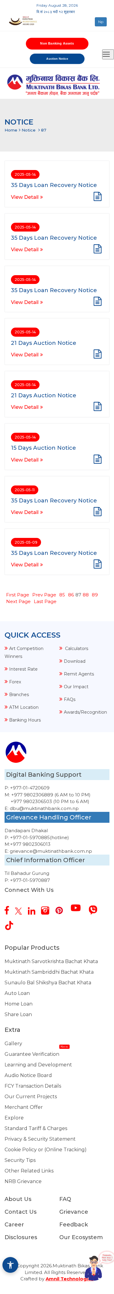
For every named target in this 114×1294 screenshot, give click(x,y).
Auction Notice (57, 58)
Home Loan (19, 1004)
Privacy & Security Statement (40, 1139)
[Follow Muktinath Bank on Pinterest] (61, 908)
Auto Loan (17, 993)
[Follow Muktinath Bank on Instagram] (47, 908)
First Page (17, 595)
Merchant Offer (24, 1107)
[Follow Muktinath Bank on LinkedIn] (34, 908)
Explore (14, 1118)
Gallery (13, 1043)
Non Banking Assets (57, 43)
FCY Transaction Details (33, 1086)
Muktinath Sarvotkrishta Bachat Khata (51, 961)
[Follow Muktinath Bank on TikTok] (11, 923)
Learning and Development (38, 1065)
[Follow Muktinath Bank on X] (20, 909)
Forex (15, 682)
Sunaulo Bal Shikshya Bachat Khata (48, 983)
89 (95, 595)
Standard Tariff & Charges (36, 1128)
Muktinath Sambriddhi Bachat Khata (49, 972)
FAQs (69, 699)
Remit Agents (79, 674)
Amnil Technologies (70, 1279)
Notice (29, 130)
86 (71, 595)
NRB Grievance (23, 1181)
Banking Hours (25, 720)
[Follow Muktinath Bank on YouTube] (78, 905)
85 (62, 595)
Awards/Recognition (85, 712)
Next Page (18, 601)
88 (86, 595)
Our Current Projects (31, 1096)
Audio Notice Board (28, 1075)
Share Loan (18, 1014)
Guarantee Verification (32, 1054)
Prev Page (44, 595)
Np (100, 21)
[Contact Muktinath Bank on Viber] (95, 908)
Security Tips (20, 1160)
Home (11, 130)
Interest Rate (23, 669)
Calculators (76, 648)
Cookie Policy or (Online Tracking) (46, 1149)
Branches (19, 694)
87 (43, 130)
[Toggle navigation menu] (108, 54)
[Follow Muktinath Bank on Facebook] (9, 908)
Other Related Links (29, 1171)
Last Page (45, 601)
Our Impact (76, 686)
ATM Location (24, 707)
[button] (10, 1265)
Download (74, 661)
